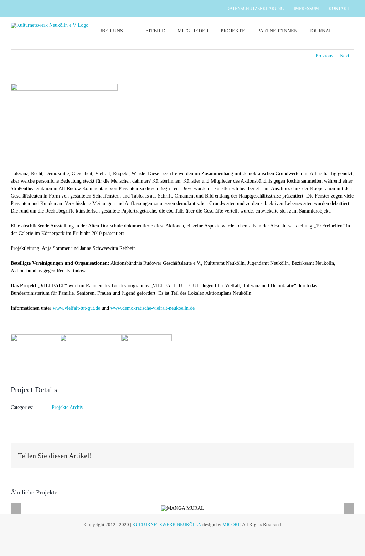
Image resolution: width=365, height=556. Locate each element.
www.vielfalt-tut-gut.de (76, 308)
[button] (346, 31)
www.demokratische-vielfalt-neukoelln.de (152, 308)
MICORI (230, 524)
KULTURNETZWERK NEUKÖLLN (166, 524)
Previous (324, 55)
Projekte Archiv (67, 407)
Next (344, 55)
